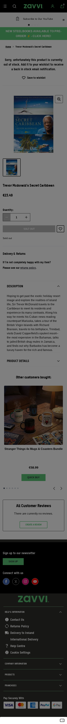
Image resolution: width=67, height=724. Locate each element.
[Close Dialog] (62, 720)
